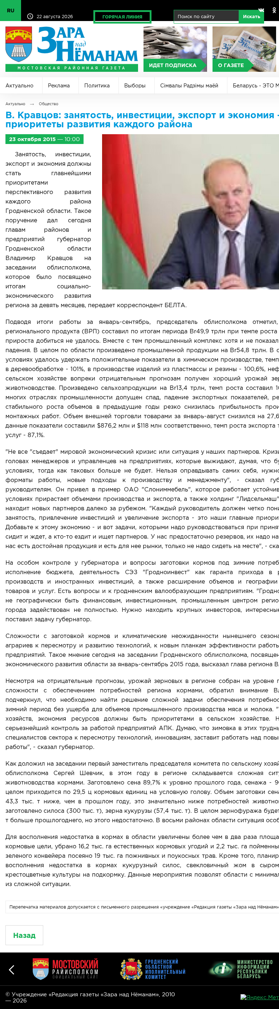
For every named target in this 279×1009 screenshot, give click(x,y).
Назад (24, 935)
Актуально (19, 85)
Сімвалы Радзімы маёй (189, 85)
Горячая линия (122, 17)
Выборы (135, 85)
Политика (97, 85)
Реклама (59, 85)
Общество (48, 104)
